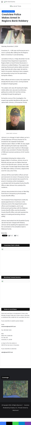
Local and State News (8, 11)
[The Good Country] (9, 1)
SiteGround (15, 410)
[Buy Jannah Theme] (15, 6)
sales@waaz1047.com (7, 352)
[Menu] (2, 2)
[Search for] (29, 2)
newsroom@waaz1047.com (8, 326)
